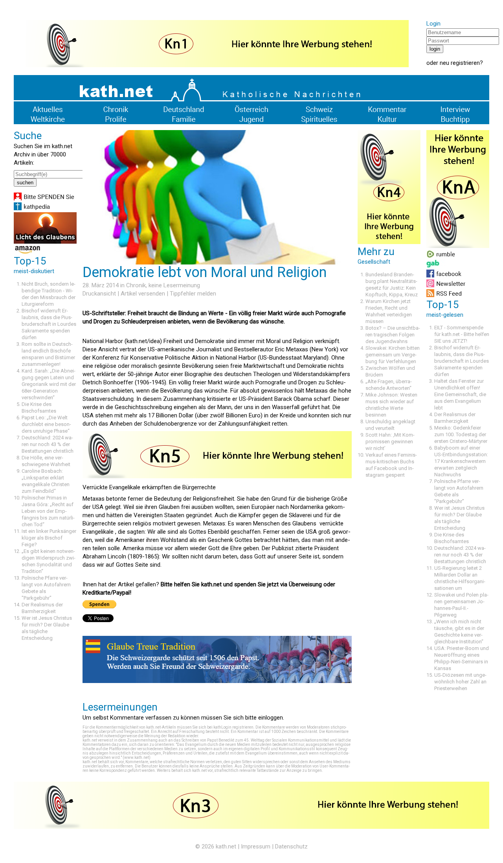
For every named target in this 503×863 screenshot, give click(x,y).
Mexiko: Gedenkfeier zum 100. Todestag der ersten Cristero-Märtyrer (460, 434)
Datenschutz (291, 846)
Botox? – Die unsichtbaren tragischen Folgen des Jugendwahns (392, 334)
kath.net (226, 846)
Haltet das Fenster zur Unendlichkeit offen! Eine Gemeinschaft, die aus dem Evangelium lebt (460, 394)
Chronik (136, 285)
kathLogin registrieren (233, 727)
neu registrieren (460, 62)
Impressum (255, 846)
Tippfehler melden (193, 293)
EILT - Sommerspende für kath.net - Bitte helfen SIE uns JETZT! (461, 334)
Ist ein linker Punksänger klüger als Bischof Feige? (49, 537)
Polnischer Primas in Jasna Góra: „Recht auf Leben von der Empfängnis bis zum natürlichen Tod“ (48, 511)
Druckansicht (99, 293)
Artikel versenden (143, 293)
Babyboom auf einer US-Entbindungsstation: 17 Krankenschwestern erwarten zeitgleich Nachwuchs (461, 461)
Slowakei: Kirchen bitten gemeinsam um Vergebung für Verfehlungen (392, 354)
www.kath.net (136, 757)
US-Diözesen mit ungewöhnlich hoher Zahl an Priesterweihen (460, 681)
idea (154, 341)
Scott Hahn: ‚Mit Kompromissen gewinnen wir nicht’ (390, 441)
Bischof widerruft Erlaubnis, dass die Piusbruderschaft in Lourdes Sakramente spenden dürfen (49, 324)
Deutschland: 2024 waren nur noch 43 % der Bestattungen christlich (47, 444)
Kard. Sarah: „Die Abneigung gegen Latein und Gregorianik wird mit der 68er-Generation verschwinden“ (49, 384)
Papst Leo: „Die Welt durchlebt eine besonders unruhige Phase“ (46, 424)
